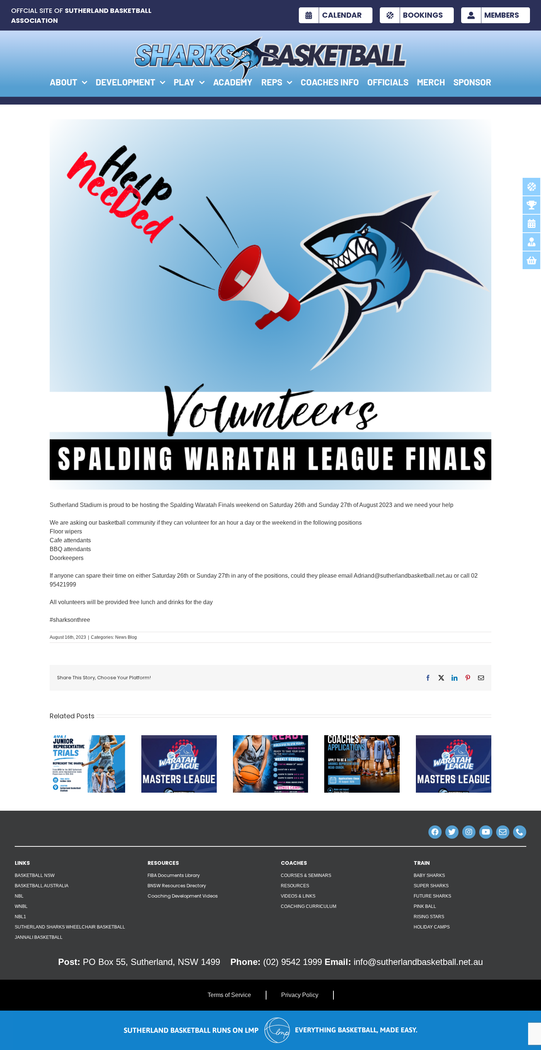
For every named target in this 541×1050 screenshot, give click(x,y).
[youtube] (485, 832)
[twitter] (452, 832)
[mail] (502, 832)
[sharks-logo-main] (270, 39)
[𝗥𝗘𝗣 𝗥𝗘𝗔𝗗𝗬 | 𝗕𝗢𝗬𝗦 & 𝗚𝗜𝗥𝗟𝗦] (270, 738)
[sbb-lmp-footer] (270, 1013)
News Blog (126, 637)
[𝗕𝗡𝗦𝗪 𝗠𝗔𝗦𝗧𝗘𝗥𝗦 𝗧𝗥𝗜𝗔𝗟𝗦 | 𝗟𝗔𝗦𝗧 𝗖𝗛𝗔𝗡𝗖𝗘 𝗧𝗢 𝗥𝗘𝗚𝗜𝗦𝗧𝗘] (453, 738)
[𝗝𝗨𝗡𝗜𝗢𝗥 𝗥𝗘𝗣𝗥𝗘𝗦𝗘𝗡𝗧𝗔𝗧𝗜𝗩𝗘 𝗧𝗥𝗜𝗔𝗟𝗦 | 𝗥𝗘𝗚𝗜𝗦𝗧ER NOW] (87, 738)
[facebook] (435, 832)
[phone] (519, 832)
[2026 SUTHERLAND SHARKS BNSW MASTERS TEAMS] (179, 738)
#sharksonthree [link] (70, 620)
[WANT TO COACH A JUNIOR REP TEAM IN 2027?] (362, 738)
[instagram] (468, 832)
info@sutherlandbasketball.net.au (418, 962)
